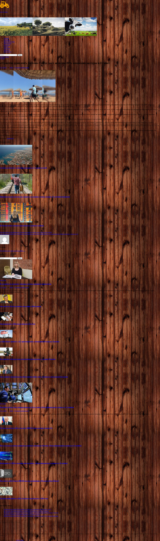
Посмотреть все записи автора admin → (12, 251)
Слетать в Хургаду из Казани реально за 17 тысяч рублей (23, 168)
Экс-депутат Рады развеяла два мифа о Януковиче (20, 306)
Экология (7, 48)
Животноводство (9, 42)
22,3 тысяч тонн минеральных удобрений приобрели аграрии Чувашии (26, 511)
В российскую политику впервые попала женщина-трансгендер (25, 284)
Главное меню (4, 57)
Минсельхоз (7, 43)
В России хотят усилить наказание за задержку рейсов (22, 226)
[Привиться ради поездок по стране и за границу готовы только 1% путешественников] (16, 193)
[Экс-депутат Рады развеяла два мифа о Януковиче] (6, 302)
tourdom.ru (10, 138)
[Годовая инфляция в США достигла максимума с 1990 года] (6, 495)
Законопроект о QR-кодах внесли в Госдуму (17, 324)
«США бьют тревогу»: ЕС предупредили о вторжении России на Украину (30, 341)
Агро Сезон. (4, 12)
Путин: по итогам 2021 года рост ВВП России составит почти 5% (26, 428)
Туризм (6, 47)
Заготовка (7, 45)
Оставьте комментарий (21, 67)
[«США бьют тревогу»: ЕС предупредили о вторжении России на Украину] (6, 338)
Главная (6, 38)
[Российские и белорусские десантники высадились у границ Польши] (6, 355)
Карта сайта (7, 52)
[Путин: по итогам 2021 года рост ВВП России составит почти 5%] (6, 424)
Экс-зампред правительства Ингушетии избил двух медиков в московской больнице (34, 377)
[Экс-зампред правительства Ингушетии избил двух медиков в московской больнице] (6, 373)
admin (11, 67)
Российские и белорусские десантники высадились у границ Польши (27, 359)
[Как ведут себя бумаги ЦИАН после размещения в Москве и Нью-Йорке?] (6, 477)
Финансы (7, 50)
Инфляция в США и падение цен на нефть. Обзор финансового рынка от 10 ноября (34, 463)
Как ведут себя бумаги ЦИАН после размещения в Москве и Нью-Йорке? (29, 481)
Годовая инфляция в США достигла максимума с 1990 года (24, 498)
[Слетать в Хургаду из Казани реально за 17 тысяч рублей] (16, 164)
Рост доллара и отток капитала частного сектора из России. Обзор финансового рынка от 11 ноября (40, 446)
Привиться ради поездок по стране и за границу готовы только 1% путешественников (35, 197)
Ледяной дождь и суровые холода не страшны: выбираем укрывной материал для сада (31, 512)
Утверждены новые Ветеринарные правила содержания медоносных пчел (27, 509)
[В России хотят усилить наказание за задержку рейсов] (16, 222)
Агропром (7, 40)
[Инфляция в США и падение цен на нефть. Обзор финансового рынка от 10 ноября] (6, 459)
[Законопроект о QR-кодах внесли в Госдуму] (6, 320)
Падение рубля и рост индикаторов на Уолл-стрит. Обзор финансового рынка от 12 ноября (37, 407)
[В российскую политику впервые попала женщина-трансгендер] (16, 278)
